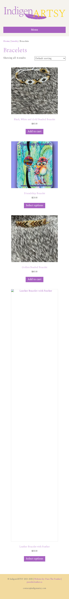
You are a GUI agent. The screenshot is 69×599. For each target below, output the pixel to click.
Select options (34, 205)
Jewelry (14, 41)
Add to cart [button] (34, 131)
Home (6, 41)
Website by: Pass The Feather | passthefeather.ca (44, 580)
